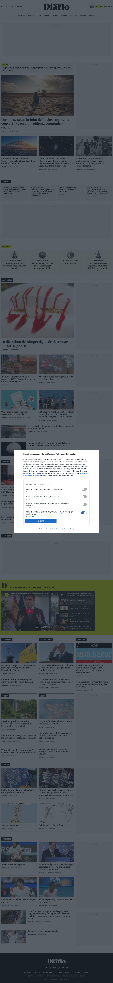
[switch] (84, 489)
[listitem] (56, 484)
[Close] (95, 454)
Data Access (56, 529)
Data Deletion (44, 529)
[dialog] (56, 491)
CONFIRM (41, 521)
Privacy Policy (69, 529)
